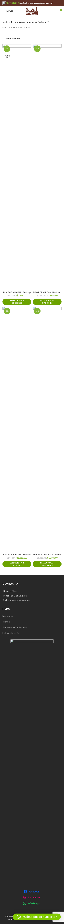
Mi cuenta (7, 616)
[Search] (53, 11)
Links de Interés (10, 633)
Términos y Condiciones (14, 627)
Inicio (5, 22)
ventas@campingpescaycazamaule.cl (36, 3)
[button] (37, 917)
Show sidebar (12, 38)
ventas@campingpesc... (20, 600)
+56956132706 (13, 3)
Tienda (6, 621)
